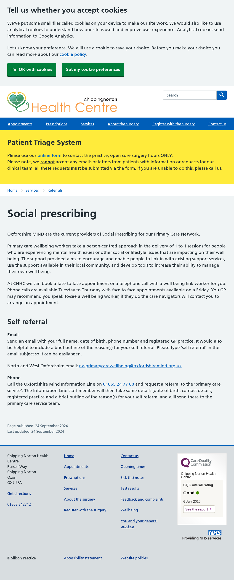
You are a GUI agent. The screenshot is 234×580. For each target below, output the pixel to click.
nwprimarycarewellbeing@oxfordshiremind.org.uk (130, 365)
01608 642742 (19, 504)
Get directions (19, 493)
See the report (196, 509)
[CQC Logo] (196, 466)
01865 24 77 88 (118, 384)
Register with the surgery (173, 124)
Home (12, 190)
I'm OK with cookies (31, 69)
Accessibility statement (83, 558)
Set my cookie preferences (93, 69)
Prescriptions (56, 124)
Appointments (20, 124)
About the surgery (123, 124)
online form (49, 155)
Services (87, 124)
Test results (130, 488)
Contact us (217, 124)
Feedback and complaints (142, 499)
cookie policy (73, 54)
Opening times (133, 466)
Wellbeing (129, 510)
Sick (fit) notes (132, 477)
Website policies (134, 558)
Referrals (55, 190)
